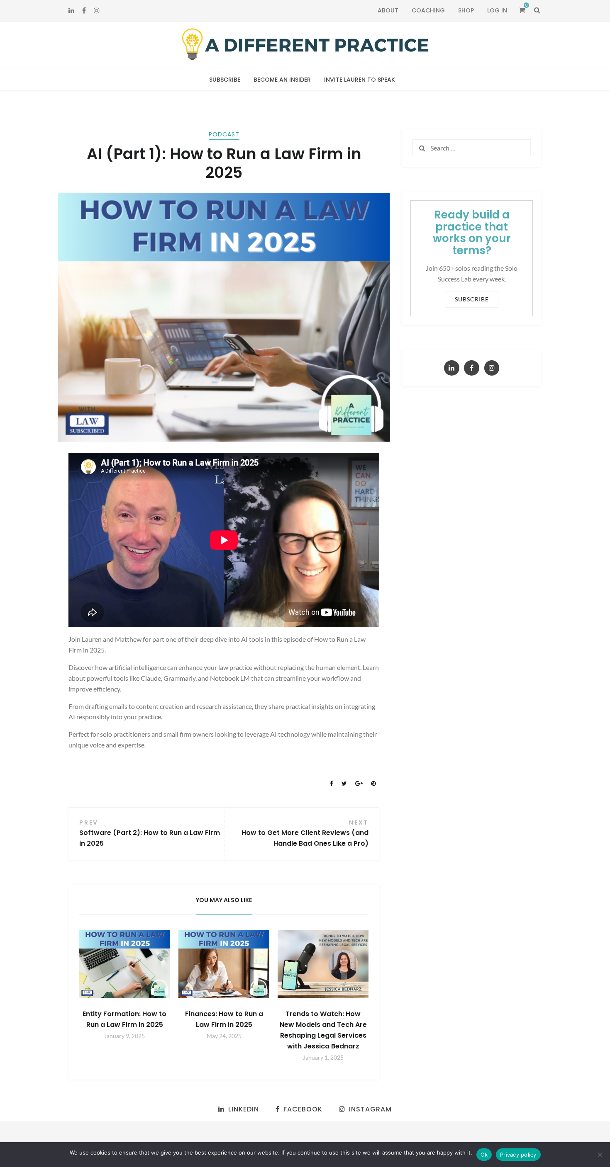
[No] (599, 1154)
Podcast (224, 134)
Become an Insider (282, 79)
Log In (497, 10)
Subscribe (224, 79)
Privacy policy (518, 1154)
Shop (466, 10)
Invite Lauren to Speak (359, 79)
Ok (484, 1154)
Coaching (428, 10)
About (388, 10)
